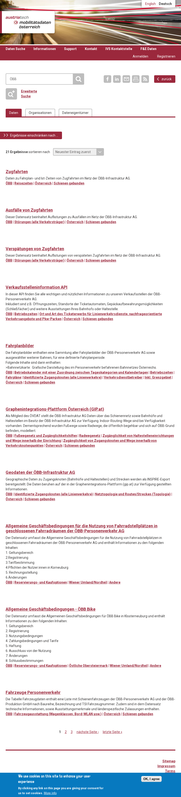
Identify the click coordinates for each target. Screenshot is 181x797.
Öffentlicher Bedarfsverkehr (9, 518)
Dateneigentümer (75, 113)
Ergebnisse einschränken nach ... (34, 135)
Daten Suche (15, 49)
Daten (13, 113)
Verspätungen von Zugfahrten (35, 248)
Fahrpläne (13, 377)
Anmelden (140, 56)
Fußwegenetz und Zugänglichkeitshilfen (45, 436)
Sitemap (168, 761)
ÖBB (9, 183)
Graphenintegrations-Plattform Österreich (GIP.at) (55, 409)
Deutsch (165, 4)
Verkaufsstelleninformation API (36, 287)
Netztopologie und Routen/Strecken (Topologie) (133, 494)
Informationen (44, 49)
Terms (170, 771)
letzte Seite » (112, 732)
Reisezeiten (23, 183)
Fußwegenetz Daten (19, 401)
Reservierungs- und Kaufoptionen (40, 582)
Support (70, 49)
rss (145, 79)
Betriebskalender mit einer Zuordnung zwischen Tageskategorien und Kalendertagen (81, 372)
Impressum (166, 766)
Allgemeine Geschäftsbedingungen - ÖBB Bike (50, 609)
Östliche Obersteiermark (88, 666)
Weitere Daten (19, 241)
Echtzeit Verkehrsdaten (9, 164)
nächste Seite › (88, 732)
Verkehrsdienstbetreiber (123, 377)
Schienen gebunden (69, 183)
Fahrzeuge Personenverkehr (33, 692)
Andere (114, 582)
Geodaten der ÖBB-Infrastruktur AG (40, 472)
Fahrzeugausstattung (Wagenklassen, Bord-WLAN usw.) (58, 714)
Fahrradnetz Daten (9, 401)
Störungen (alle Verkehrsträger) (39, 222)
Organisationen (40, 113)
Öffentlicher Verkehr (9, 202)
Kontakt (91, 49)
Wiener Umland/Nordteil (88, 582)
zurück (166, 79)
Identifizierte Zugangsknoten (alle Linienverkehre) (62, 377)
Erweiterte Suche (23, 93)
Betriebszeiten (25, 314)
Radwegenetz (89, 436)
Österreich (43, 183)
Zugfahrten (17, 171)
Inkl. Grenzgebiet (158, 377)
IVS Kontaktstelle (118, 49)
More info (50, 793)
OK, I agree (151, 779)
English (150, 4)
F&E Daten (148, 49)
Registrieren (166, 56)
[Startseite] (28, 22)
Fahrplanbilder (20, 345)
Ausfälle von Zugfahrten (29, 210)
